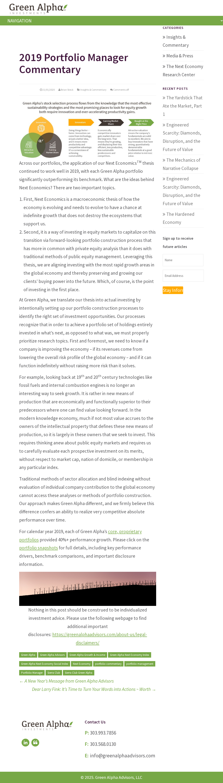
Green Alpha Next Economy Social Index (44, 664)
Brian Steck (67, 89)
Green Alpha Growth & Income (87, 655)
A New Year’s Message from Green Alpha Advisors (66, 681)
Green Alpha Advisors (52, 655)
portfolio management (139, 664)
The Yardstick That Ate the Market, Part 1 (183, 106)
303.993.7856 (103, 733)
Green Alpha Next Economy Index (129, 655)
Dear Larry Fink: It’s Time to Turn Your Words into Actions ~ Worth (94, 689)
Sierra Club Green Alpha (78, 673)
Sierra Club (53, 673)
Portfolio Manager (32, 673)
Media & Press (179, 56)
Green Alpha (28, 655)
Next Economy (81, 664)
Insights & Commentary (93, 89)
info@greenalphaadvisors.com (122, 755)
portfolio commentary (108, 664)
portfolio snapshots (38, 548)
